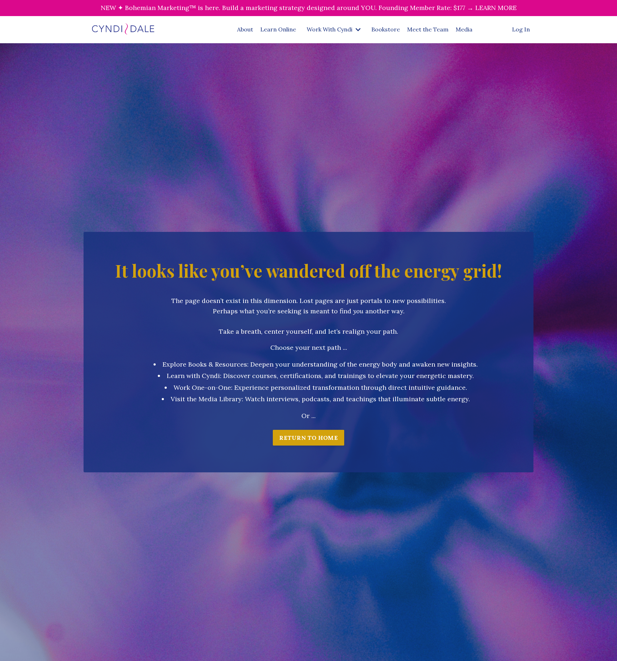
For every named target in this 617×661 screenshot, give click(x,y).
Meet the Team (427, 29)
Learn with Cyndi (193, 376)
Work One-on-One (202, 387)
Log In (521, 29)
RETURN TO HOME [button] (308, 437)
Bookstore (385, 29)
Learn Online (278, 29)
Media (464, 29)
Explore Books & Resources (204, 364)
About (245, 29)
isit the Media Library (208, 399)
